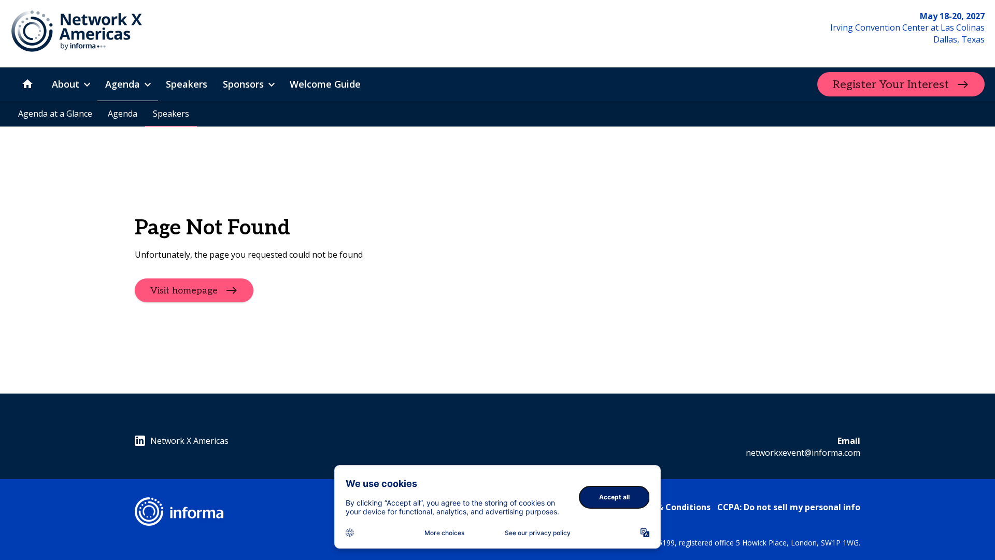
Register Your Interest (891, 84)
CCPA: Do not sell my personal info (788, 507)
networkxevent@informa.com (803, 452)
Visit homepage (184, 290)
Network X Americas (189, 440)
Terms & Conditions (669, 507)
